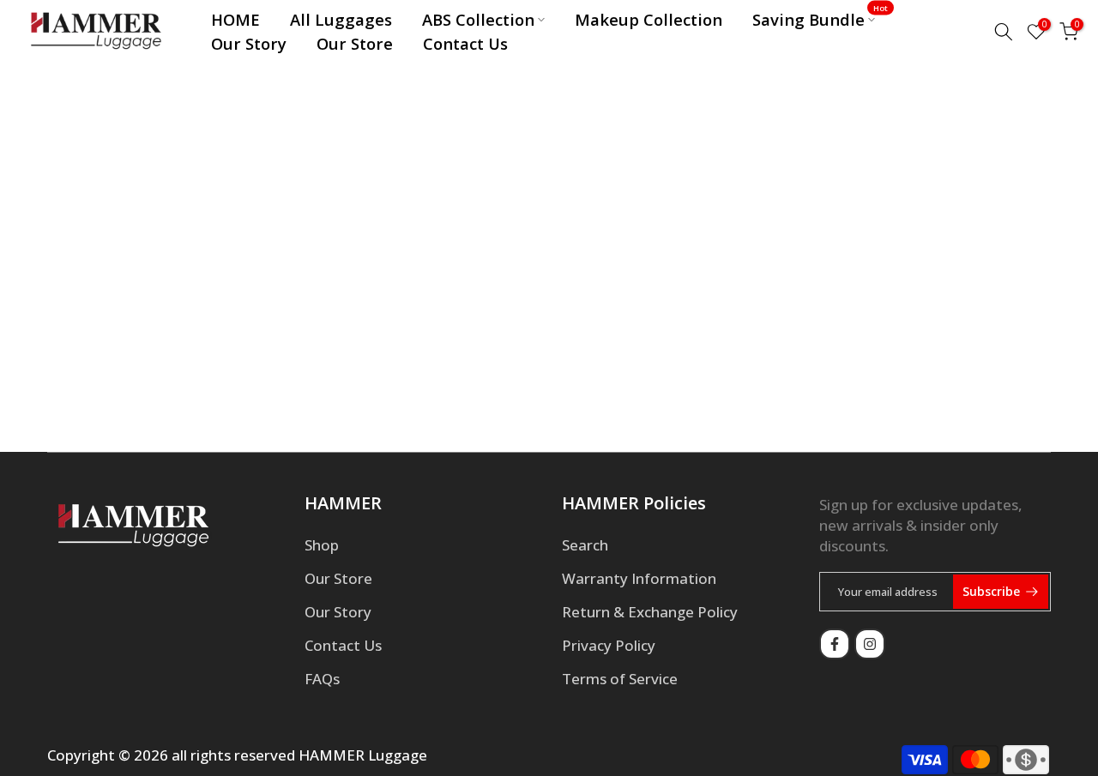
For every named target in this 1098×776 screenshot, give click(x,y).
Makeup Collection (648, 19)
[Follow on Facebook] (834, 644)
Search (585, 545)
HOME (235, 19)
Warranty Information (639, 578)
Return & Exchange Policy (650, 612)
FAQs (322, 679)
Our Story (249, 43)
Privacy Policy (608, 645)
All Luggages (341, 19)
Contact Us (465, 43)
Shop (322, 545)
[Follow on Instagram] (869, 644)
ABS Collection (478, 19)
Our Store (355, 43)
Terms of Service (620, 679)
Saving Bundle (820, 19)
